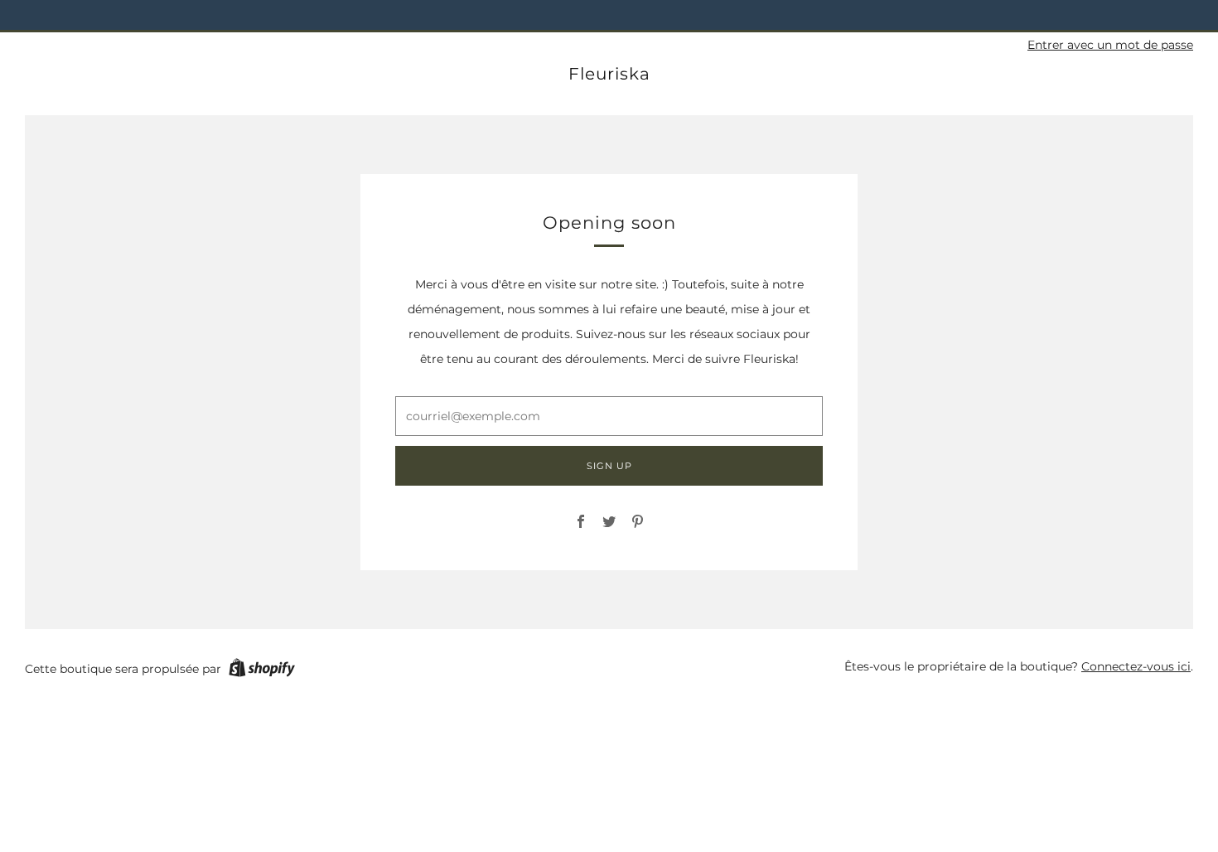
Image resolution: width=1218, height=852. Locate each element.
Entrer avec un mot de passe (1110, 44)
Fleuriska (609, 74)
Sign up (609, 466)
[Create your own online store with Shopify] (262, 670)
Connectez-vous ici (1136, 666)
